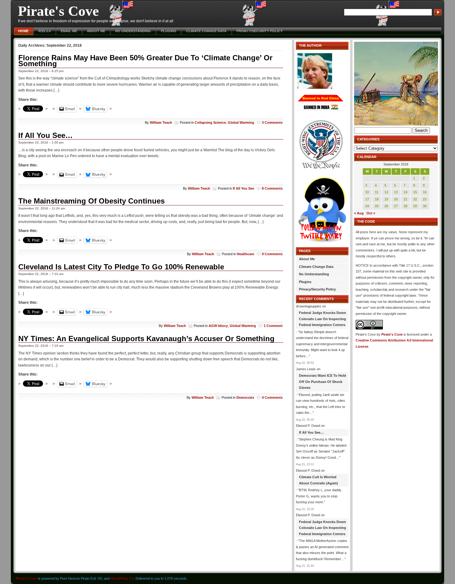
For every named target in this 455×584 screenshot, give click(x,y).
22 (415, 199)
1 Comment (273, 326)
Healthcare (245, 254)
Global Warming (241, 122)
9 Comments (272, 254)
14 (405, 192)
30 (425, 206)
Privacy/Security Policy (259, 31)
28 (405, 206)
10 (367, 192)
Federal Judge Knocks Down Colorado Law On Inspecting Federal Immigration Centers (322, 319)
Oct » (370, 213)
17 (367, 199)
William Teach (161, 122)
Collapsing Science (210, 122)
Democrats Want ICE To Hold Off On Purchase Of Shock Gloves (322, 381)
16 (425, 192)
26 (386, 206)
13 (396, 192)
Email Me (69, 31)
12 (386, 192)
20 (396, 199)
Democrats (245, 397)
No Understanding (133, 31)
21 (405, 199)
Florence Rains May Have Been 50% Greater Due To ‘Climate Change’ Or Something (145, 61)
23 (425, 199)
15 (415, 192)
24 (367, 206)
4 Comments (272, 397)
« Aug (359, 213)
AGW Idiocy (218, 326)
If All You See (243, 188)
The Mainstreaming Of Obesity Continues (91, 201)
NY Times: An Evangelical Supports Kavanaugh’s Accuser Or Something (146, 338)
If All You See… (45, 135)
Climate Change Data (206, 31)
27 (396, 206)
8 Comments (272, 188)
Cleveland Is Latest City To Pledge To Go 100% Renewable (121, 267)
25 (377, 206)
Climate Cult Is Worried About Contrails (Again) (318, 480)
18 (377, 199)
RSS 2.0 (44, 31)
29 (415, 206)
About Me (96, 31)
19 (386, 199)
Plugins (168, 31)
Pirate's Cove (58, 11)
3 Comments (272, 122)
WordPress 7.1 (122, 578)
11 (376, 192)
